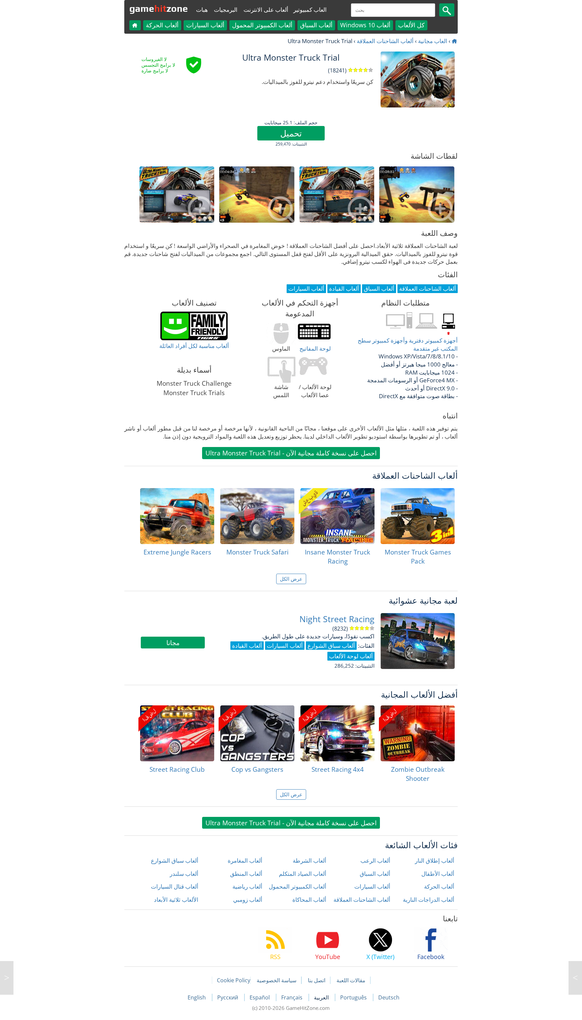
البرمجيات (225, 9)
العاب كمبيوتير (310, 9)
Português (354, 997)
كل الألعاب (411, 25)
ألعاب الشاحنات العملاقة (385, 41)
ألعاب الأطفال (437, 874)
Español (260, 997)
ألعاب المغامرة (245, 860)
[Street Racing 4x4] (337, 733)
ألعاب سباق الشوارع (174, 860)
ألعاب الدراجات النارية (428, 899)
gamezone (158, 8)
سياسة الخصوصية (276, 980)
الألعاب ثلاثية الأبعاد (176, 899)
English (197, 997)
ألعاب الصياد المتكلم (302, 874)
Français (292, 997)
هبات (202, 9)
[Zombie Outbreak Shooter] (418, 733)
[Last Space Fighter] (575, 978)
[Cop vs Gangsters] (257, 733)
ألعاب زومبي (247, 899)
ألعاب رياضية (247, 886)
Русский (228, 997)
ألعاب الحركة (162, 25)
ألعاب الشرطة (309, 860)
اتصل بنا (316, 980)
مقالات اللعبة (350, 980)
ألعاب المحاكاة (309, 899)
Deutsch (388, 997)
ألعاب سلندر (184, 874)
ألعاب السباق (316, 25)
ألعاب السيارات (205, 25)
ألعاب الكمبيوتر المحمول (262, 25)
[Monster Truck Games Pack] (418, 516)
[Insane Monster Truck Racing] (337, 516)
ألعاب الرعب (375, 860)
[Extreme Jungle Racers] (177, 516)
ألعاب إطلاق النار (434, 860)
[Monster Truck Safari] (257, 516)
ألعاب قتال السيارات (174, 886)
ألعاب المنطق (246, 874)
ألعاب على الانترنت (266, 9)
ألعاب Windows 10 (365, 25)
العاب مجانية (432, 41)
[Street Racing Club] (177, 733)
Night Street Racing (337, 619)
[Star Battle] (6, 978)
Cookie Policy (233, 980)
